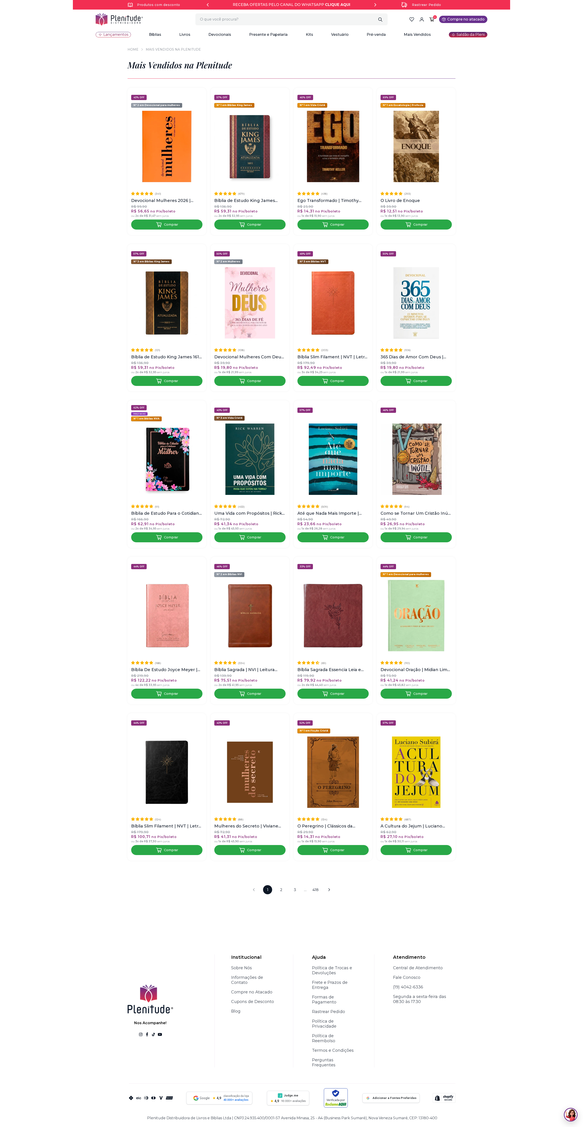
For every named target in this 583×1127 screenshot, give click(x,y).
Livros (184, 34)
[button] (155, 34)
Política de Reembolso (323, 1038)
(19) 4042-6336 (408, 987)
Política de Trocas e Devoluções (332, 970)
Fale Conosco (406, 977)
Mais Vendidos (417, 34)
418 (315, 890)
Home (133, 49)
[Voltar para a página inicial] (119, 19)
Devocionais (219, 34)
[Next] (375, 5)
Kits (309, 34)
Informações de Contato (247, 980)
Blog (235, 1011)
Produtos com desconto (158, 5)
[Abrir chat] (571, 1115)
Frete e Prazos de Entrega (330, 985)
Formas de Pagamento (324, 1000)
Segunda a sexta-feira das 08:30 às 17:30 (419, 999)
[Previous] (207, 5)
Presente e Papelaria (268, 34)
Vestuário (340, 34)
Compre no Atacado (251, 992)
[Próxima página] (329, 889)
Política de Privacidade (324, 1024)
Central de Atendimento (418, 967)
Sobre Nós (241, 967)
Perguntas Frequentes (323, 1062)
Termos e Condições (333, 1050)
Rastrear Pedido (426, 5)
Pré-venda (376, 34)
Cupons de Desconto (252, 1001)
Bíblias (155, 34)
